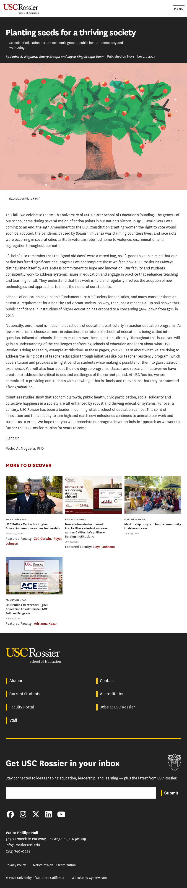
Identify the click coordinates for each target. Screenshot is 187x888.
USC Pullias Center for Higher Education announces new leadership (33, 526)
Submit (171, 793)
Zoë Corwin (42, 539)
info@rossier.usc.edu (23, 845)
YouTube (61, 814)
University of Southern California (174, 762)
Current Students (24, 694)
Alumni (15, 680)
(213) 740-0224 (18, 851)
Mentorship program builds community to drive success (152, 526)
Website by (89, 878)
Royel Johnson (104, 547)
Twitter (35, 814)
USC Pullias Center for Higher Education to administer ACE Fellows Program (27, 609)
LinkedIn (48, 814)
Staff (13, 720)
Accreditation (112, 694)
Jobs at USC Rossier (117, 707)
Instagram (23, 814)
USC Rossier (21, 8)
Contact (107, 680)
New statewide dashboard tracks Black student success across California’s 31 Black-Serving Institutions (86, 530)
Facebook (10, 814)
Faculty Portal (21, 707)
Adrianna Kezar (45, 624)
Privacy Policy (16, 865)
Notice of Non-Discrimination (54, 865)
